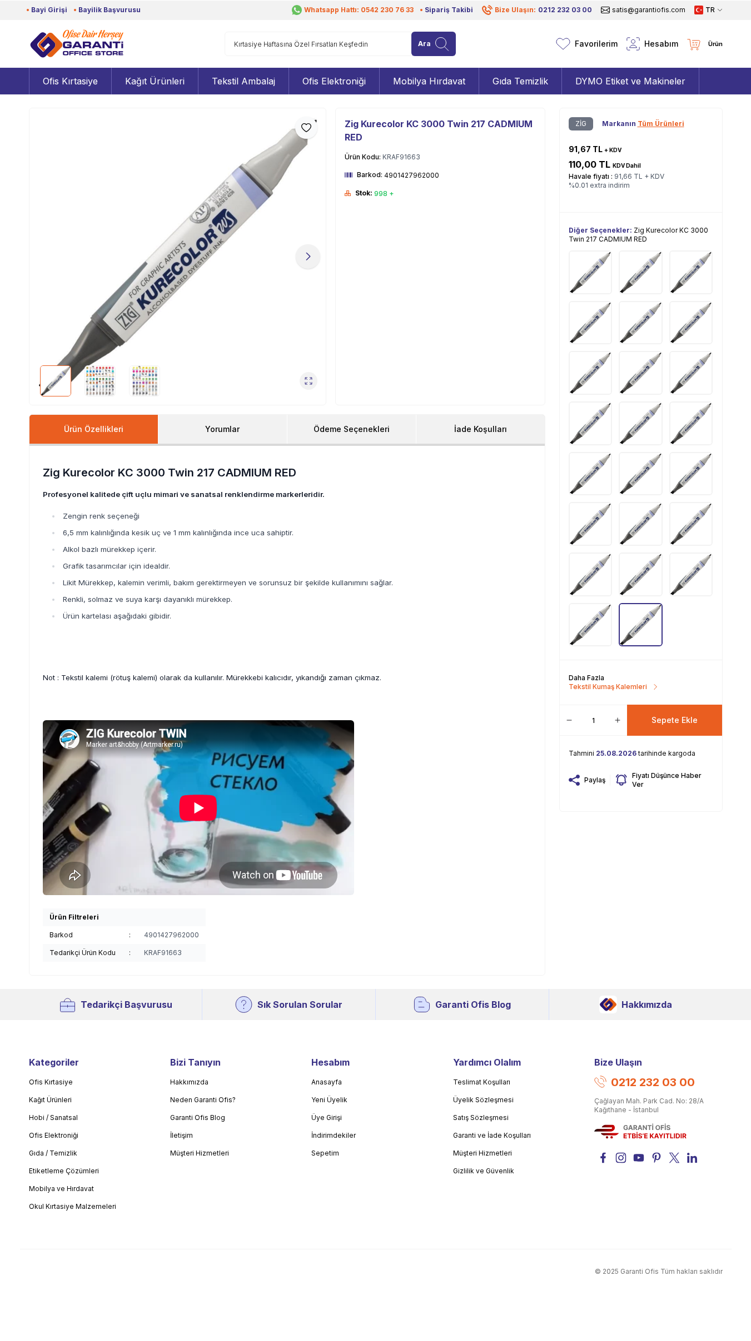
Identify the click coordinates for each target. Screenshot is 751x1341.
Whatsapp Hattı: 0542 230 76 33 (359, 10)
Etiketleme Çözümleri (64, 1171)
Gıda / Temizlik (53, 1153)
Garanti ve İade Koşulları (492, 1135)
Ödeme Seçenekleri (352, 429)
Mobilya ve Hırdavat (61, 1188)
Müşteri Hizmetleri (199, 1153)
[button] (47, 256)
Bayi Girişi (49, 10)
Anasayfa (326, 1082)
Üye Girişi (326, 1117)
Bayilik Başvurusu (109, 10)
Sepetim (325, 1153)
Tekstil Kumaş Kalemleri (608, 686)
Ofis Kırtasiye (51, 1082)
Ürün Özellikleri (93, 429)
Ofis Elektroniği (53, 1135)
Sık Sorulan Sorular (299, 1004)
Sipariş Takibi (449, 10)
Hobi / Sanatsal (53, 1117)
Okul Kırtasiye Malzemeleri (72, 1206)
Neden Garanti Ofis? (203, 1100)
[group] (177, 256)
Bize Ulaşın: (543, 10)
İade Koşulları (480, 429)
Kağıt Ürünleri (50, 1100)
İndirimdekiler (333, 1135)
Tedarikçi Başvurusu (126, 1004)
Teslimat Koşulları (481, 1082)
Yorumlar (222, 429)
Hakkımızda (646, 1004)
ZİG (580, 123)
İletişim (181, 1135)
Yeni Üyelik (329, 1100)
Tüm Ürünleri (661, 123)
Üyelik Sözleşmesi (483, 1100)
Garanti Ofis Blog (473, 1004)
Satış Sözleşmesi (481, 1117)
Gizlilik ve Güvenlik (483, 1171)
